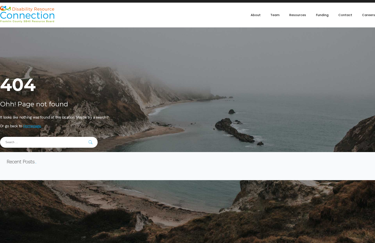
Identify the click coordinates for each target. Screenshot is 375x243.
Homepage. (32, 126)
